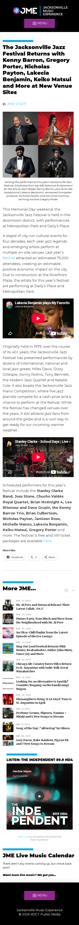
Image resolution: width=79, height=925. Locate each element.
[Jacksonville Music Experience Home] (25, 11)
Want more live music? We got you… (29, 875)
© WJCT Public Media (39, 914)
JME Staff (16, 104)
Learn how (23, 837)
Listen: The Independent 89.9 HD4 (40, 760)
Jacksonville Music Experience (39, 910)
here (48, 541)
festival (9, 258)
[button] (39, 23)
